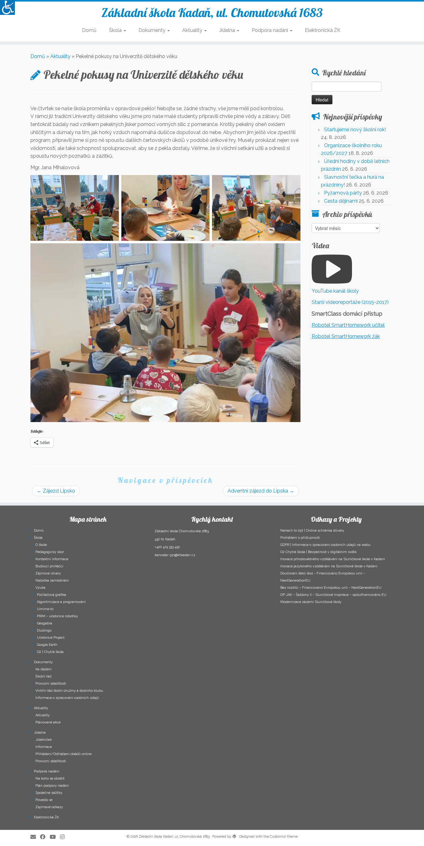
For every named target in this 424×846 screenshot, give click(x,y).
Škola (116, 30)
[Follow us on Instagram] (64, 837)
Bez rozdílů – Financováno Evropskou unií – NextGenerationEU (330, 588)
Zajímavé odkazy (49, 807)
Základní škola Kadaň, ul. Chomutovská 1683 (212, 12)
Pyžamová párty (343, 193)
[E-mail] (35, 837)
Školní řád (43, 676)
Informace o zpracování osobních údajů (67, 698)
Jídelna (227, 30)
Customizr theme (284, 837)
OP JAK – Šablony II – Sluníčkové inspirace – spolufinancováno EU (333, 595)
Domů (89, 30)
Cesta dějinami (341, 201)
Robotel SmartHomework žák (346, 336)
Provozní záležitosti (50, 684)
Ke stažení (43, 669)
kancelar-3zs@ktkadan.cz (175, 555)
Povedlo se (43, 800)
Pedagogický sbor (49, 552)
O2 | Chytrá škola (50, 652)
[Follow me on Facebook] (45, 837)
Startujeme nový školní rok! (355, 130)
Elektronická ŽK (323, 30)
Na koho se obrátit (50, 778)
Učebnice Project (51, 638)
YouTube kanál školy (335, 291)
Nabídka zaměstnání (52, 580)
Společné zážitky (48, 793)
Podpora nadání (270, 30)
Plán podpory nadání (52, 786)
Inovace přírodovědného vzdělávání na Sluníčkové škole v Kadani (332, 559)
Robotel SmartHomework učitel (348, 325)
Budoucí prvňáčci (49, 566)
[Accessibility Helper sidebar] (7, 7)
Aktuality (193, 30)
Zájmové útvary (48, 573)
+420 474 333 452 (167, 547)
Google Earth (47, 645)
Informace (43, 747)
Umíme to (45, 609)
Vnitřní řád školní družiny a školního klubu (69, 691)
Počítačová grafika (51, 595)
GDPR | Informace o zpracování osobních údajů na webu (325, 545)
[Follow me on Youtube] (55, 837)
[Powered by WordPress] (234, 835)
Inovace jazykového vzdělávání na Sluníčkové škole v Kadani (328, 566)
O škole (41, 545)
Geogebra (44, 623)
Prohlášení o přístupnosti (300, 538)
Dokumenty (152, 30)
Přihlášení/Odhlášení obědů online (63, 754)
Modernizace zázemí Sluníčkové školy (310, 602)
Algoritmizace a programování (61, 602)
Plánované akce (48, 722)
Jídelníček (43, 740)
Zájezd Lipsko (56, 491)
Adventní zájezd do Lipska (261, 491)
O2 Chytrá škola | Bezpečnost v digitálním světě (318, 552)
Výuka (40, 588)
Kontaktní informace (51, 559)
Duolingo (44, 630)
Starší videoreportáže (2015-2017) (350, 302)
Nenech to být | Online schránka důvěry (312, 531)
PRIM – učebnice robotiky (57, 616)
